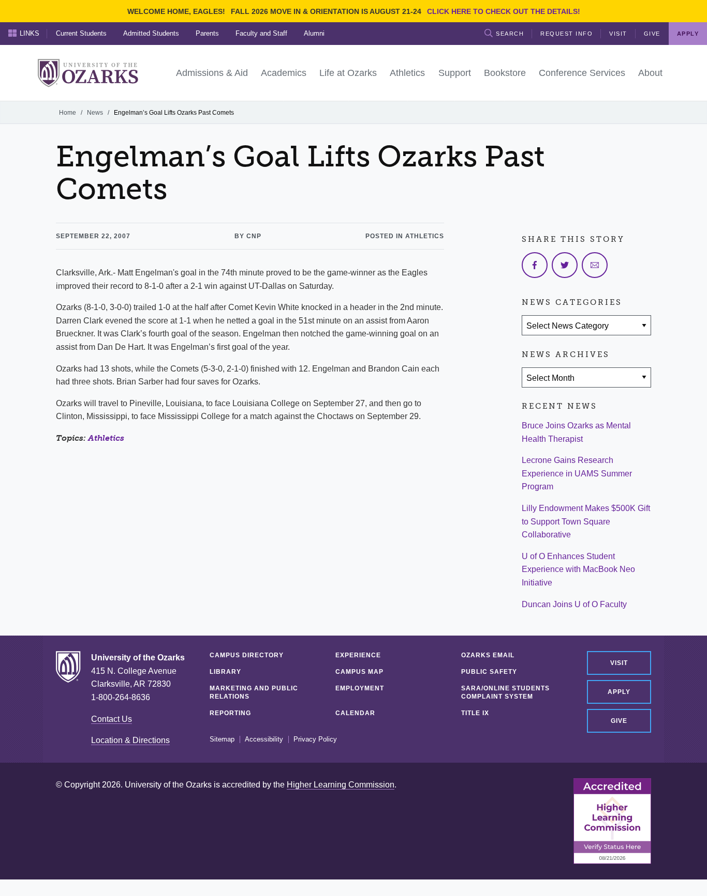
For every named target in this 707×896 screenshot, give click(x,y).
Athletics (106, 438)
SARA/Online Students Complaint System (505, 692)
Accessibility (264, 739)
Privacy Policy (315, 739)
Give (652, 33)
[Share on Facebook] (535, 265)
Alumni (314, 33)
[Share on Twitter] (565, 265)
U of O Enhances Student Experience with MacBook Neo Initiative (578, 569)
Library (225, 671)
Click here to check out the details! (503, 11)
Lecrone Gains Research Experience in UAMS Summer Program (577, 473)
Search (510, 33)
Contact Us (111, 719)
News (95, 112)
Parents (207, 33)
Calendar (355, 713)
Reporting (230, 713)
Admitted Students (151, 33)
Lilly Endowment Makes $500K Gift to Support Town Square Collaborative (586, 521)
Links (29, 33)
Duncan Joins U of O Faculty (574, 604)
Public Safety (489, 671)
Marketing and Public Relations (254, 692)
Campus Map (359, 671)
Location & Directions (130, 740)
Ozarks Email (487, 655)
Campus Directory (247, 655)
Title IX (475, 713)
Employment (359, 688)
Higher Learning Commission (340, 784)
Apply (619, 692)
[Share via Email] (595, 265)
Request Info (566, 33)
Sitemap (222, 739)
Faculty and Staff (261, 33)
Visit (618, 33)
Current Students (81, 33)
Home (67, 112)
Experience (358, 655)
